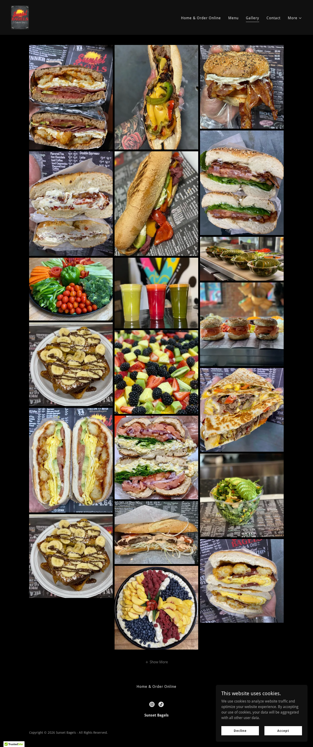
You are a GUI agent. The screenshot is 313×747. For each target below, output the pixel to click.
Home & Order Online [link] (201, 18)
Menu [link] (233, 18)
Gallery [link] (252, 18)
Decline (240, 730)
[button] (295, 18)
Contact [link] (273, 18)
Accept (283, 730)
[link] (20, 17)
